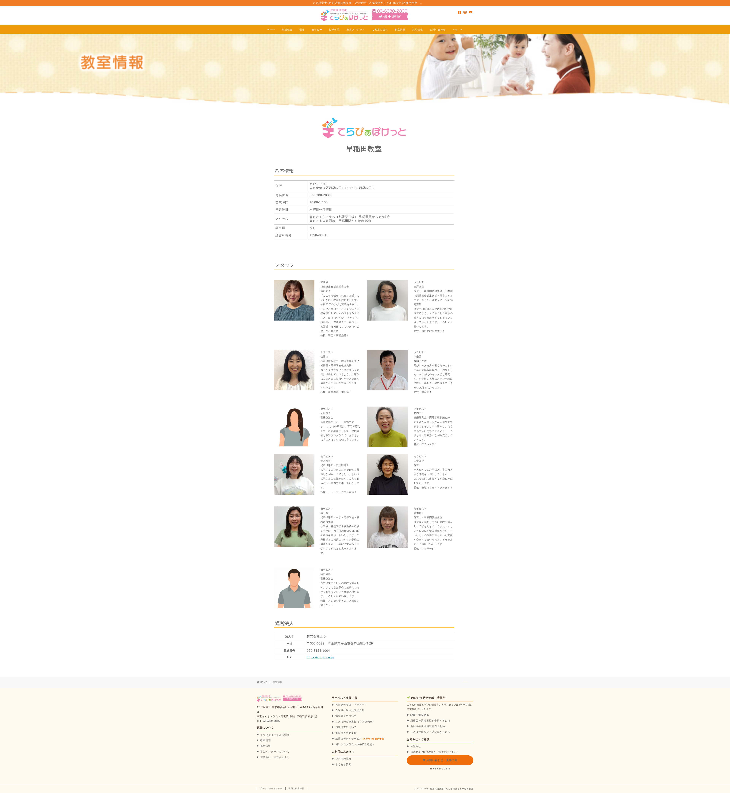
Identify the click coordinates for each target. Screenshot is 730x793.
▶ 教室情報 (264, 740)
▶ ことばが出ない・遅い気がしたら (428, 731)
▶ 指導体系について (344, 716)
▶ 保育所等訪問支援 (344, 732)
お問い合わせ (438, 29)
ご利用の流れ (380, 29)
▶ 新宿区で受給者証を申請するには (428, 720)
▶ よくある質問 (341, 764)
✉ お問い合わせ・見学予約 (440, 760)
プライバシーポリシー (271, 788)
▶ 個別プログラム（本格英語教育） (353, 744)
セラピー (317, 29)
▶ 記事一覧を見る (418, 714)
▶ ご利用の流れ (341, 758)
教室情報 (400, 29)
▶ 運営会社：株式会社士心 (273, 757)
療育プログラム (356, 29)
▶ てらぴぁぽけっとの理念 (273, 734)
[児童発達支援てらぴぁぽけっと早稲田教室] (365, 21)
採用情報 (417, 29)
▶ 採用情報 (264, 745)
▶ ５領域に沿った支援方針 (348, 710)
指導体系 (334, 29)
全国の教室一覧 (296, 788)
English (458, 29)
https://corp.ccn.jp (320, 657)
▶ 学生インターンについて (273, 751)
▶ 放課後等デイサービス (358, 738)
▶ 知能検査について (344, 727)
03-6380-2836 (271, 721)
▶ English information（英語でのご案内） (433, 751)
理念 (302, 29)
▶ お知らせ (414, 746)
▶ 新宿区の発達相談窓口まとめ (426, 726)
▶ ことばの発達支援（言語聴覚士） (353, 721)
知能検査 (287, 29)
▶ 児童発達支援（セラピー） (349, 704)
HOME (271, 29)
